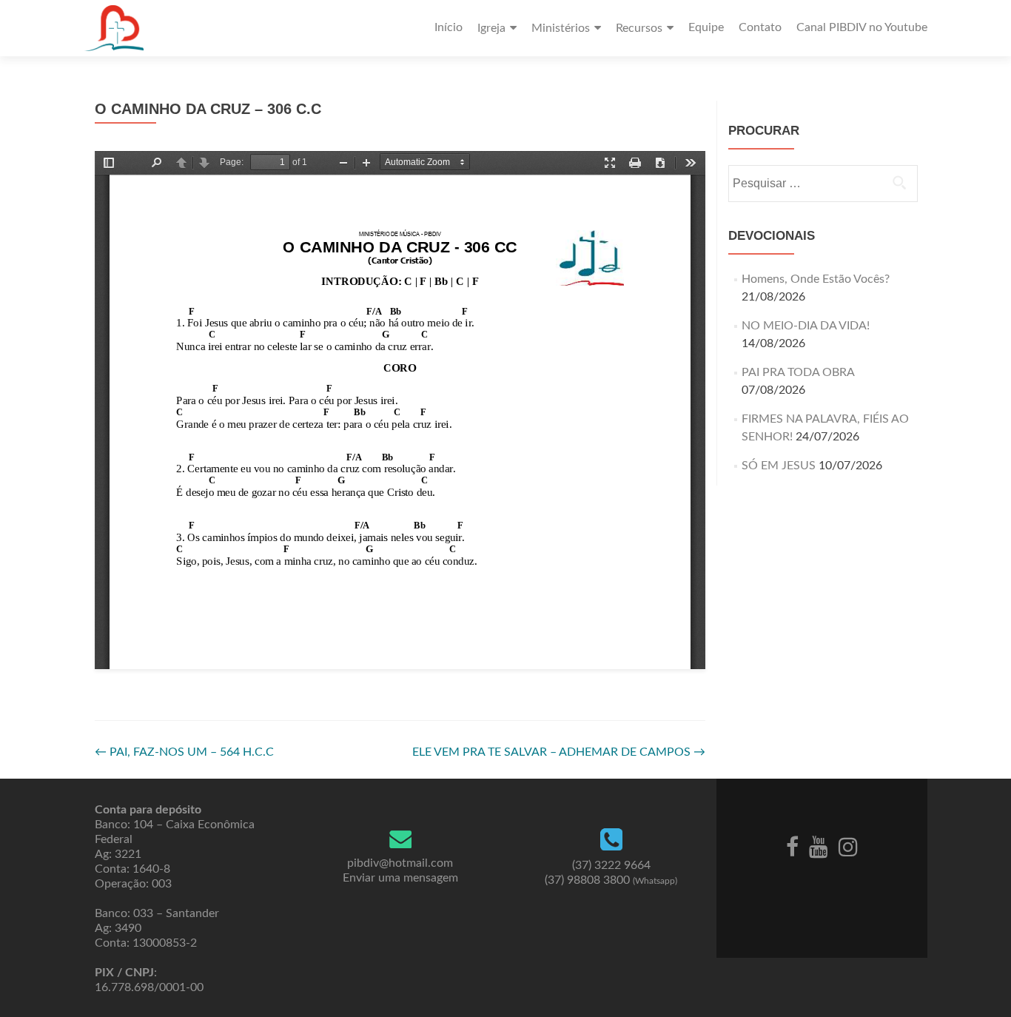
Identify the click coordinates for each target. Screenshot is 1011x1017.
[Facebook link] (792, 846)
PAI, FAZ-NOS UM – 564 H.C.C (184, 752)
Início (448, 27)
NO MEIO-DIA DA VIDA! (806, 326)
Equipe (706, 27)
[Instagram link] (848, 846)
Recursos (639, 28)
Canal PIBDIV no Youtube (861, 27)
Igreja (491, 28)
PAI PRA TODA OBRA (798, 372)
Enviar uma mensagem (400, 878)
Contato (760, 27)
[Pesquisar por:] (822, 183)
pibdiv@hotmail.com (400, 863)
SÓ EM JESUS (779, 465)
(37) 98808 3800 (611, 880)
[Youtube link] (818, 846)
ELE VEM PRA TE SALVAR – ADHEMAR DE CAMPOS (558, 752)
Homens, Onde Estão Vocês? (816, 279)
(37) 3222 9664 (611, 865)
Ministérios (560, 28)
